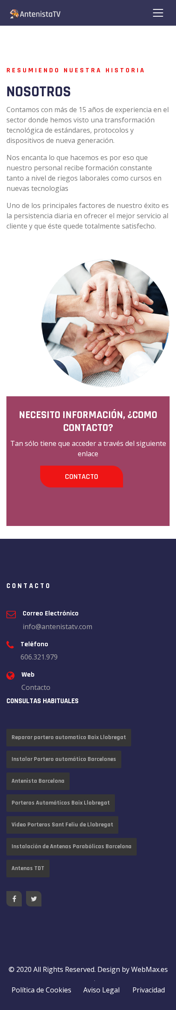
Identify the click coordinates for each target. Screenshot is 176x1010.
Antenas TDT (28, 868)
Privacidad (148, 990)
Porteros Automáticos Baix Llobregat (61, 803)
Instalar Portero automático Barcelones (64, 759)
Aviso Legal (101, 990)
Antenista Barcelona (38, 781)
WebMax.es (149, 969)
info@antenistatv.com (57, 626)
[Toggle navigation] (158, 13)
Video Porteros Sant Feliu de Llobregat (62, 825)
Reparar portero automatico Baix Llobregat (69, 737)
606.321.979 (39, 657)
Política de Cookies (41, 990)
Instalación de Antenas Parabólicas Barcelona (72, 846)
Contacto (81, 476)
